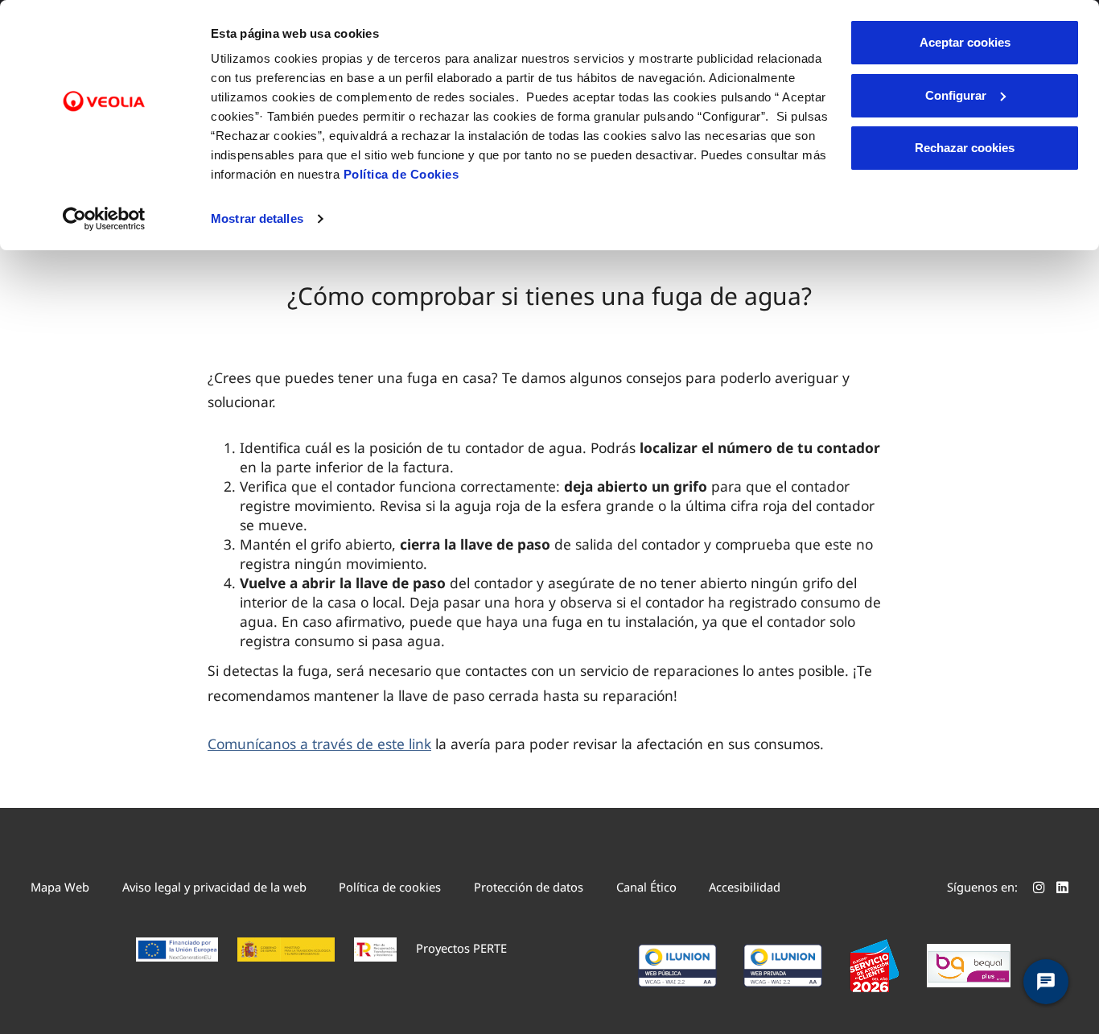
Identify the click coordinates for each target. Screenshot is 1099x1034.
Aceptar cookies (965, 42)
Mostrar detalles (257, 218)
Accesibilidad (744, 887)
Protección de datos (528, 887)
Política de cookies (390, 887)
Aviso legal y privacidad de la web (214, 887)
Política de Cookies (401, 174)
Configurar (955, 95)
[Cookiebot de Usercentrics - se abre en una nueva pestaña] (104, 219)
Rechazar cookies (965, 147)
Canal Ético (646, 887)
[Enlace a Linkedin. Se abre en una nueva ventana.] (1062, 889)
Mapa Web (60, 887)
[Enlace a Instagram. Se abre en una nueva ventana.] (1039, 889)
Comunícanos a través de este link (319, 743)
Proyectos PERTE (461, 948)
